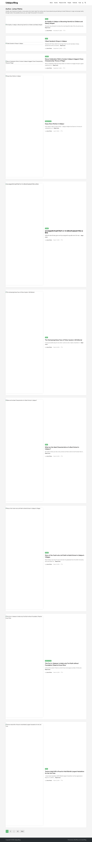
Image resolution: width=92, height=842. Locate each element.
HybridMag (83, 839)
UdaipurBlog (12, 2)
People (69, 2)
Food (80, 2)
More (46, 337)
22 (17, 831)
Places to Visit (62, 2)
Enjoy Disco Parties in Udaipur (54, 124)
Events (56, 2)
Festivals (75, 2)
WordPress (76, 839)
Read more (47, 27)
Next (22, 831)
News (51, 2)
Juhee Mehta (49, 30)
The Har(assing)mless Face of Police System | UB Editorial (63, 340)
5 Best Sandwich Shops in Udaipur (56, 41)
